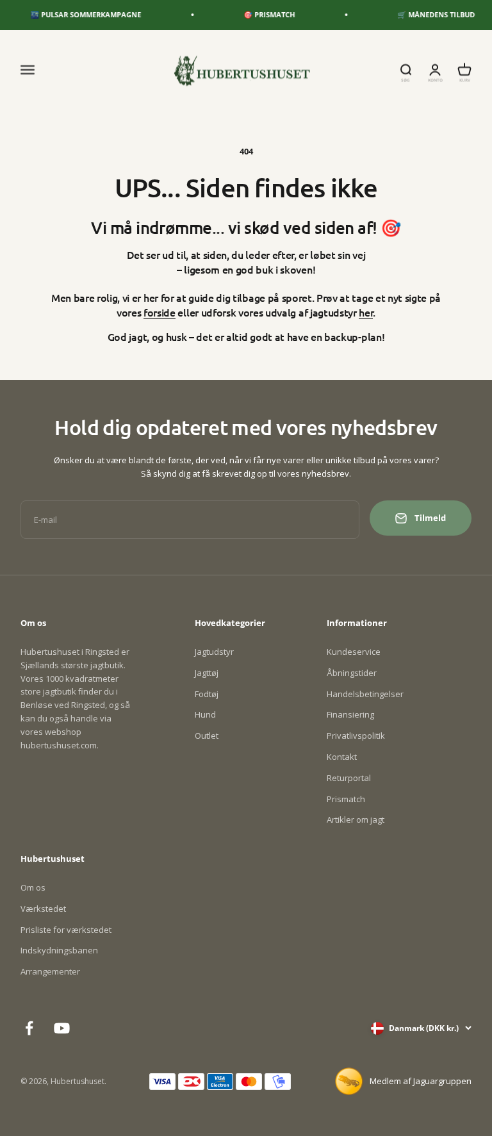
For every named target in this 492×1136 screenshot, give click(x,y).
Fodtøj (206, 694)
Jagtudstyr (214, 651)
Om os (32, 887)
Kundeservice (354, 651)
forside (160, 312)
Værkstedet (43, 908)
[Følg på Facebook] (29, 1028)
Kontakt (342, 756)
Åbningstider (352, 673)
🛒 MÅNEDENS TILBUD (429, 14)
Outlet (206, 735)
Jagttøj (206, 673)
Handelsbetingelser (365, 694)
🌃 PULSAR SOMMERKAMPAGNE (78, 14)
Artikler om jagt (355, 819)
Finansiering (350, 714)
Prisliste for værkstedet (65, 929)
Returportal (349, 778)
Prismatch (346, 799)
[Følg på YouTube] (61, 1028)
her (366, 312)
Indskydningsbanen (59, 950)
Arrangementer (50, 971)
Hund (205, 714)
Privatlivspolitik (356, 735)
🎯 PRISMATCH (262, 14)
